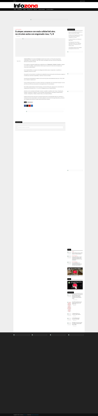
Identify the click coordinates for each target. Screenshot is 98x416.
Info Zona (25, 414)
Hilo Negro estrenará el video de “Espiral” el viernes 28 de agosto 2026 (77, 323)
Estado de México (49, 9)
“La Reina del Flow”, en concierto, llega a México (21, 16)
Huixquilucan (29, 9)
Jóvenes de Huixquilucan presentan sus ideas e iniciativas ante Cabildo (24, 12)
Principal (75, 255)
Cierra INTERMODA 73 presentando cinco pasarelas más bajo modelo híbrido (77, 264)
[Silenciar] (80, 275)
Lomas (24, 9)
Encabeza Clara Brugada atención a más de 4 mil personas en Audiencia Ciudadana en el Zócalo (28, 13)
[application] (75, 272)
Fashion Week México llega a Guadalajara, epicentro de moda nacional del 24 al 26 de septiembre (77, 258)
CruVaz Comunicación (34, 414)
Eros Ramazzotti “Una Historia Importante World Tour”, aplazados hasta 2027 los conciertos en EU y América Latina (77, 296)
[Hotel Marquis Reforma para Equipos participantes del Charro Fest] (69, 306)
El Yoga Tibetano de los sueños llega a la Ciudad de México (77, 253)
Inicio (15, 9)
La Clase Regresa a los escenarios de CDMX (76, 318)
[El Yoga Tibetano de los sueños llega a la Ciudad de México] (69, 252)
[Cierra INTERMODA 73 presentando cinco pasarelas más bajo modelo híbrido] (69, 263)
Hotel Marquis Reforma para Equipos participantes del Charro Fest (77, 303)
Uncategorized (18, 29)
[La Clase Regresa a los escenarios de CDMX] (69, 319)
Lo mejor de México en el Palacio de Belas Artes (21, 14)
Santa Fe (35, 9)
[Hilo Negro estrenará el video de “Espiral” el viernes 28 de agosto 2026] (69, 323)
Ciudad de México (41, 9)
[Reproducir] (69, 275)
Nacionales (19, 9)
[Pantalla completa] (81, 275)
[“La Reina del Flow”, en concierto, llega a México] (69, 314)
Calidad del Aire (29, 102)
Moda (73, 251)
